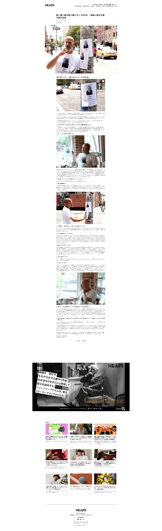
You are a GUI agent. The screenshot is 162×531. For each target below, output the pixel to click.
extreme (65, 20)
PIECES (67, 469)
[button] (81, 517)
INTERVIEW (61, 20)
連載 (115, 445)
